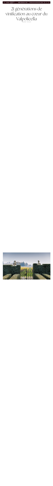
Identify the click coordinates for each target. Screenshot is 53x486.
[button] (47, 2)
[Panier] (49, 2)
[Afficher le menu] (4, 2)
